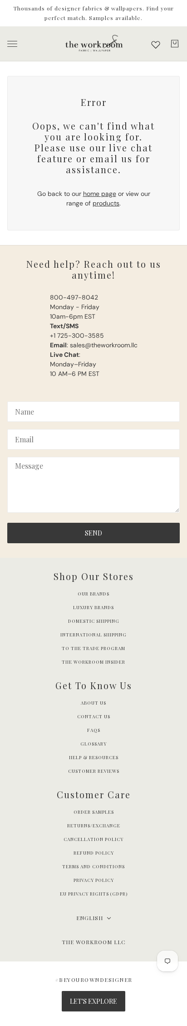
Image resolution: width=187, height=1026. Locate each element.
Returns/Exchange (93, 825)
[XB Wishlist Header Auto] (156, 45)
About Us (93, 703)
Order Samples (94, 812)
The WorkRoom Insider (93, 662)
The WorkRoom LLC (94, 942)
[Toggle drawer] (12, 44)
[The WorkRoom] (94, 44)
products (106, 203)
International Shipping (93, 634)
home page (99, 194)
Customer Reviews (93, 771)
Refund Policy (94, 853)
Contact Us (93, 716)
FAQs (93, 730)
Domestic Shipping (93, 621)
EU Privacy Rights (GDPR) (94, 894)
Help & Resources (93, 757)
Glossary (93, 744)
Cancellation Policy (93, 839)
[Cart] (175, 44)
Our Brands (93, 594)
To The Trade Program (93, 648)
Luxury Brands (93, 607)
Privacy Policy (94, 880)
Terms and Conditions (93, 866)
